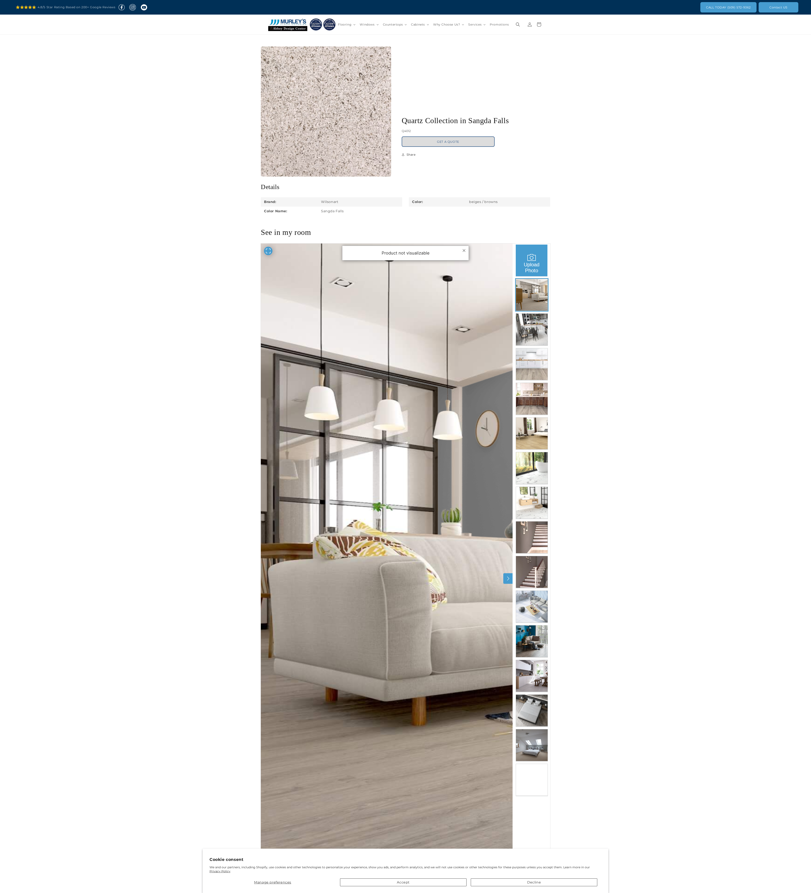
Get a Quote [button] (448, 139)
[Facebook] (121, 7)
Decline (534, 882)
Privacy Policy (220, 871)
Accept (403, 882)
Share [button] (411, 152)
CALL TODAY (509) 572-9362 (728, 7)
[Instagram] (132, 7)
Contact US (778, 7)
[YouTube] (143, 7)
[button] (346, 24)
